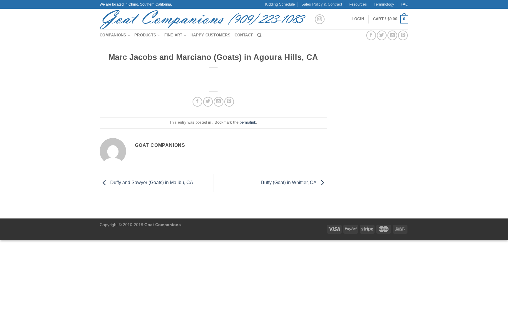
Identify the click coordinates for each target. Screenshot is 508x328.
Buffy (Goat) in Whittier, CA (289, 182)
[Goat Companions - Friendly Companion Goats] (202, 19)
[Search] (259, 35)
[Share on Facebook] (371, 35)
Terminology (384, 4)
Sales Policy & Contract (321, 4)
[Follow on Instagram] (320, 19)
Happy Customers (210, 35)
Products (145, 35)
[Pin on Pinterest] (403, 35)
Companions (113, 35)
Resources (358, 4)
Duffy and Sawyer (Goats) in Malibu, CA (151, 182)
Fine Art (173, 35)
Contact (244, 35)
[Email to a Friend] (392, 35)
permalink (248, 122)
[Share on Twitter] (382, 35)
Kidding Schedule (280, 4)
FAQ (404, 4)
